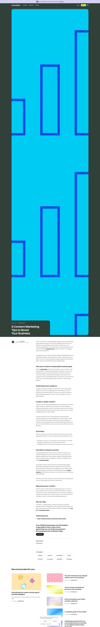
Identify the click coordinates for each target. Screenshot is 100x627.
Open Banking (59, 555)
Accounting (49, 559)
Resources (31, 5)
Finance (69, 555)
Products (25, 5)
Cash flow (50, 555)
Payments (40, 555)
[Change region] (87, 5)
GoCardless (22, 341)
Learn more (61, 1)
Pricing (37, 5)
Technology (69, 559)
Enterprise (40, 559)
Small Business (21, 322)
